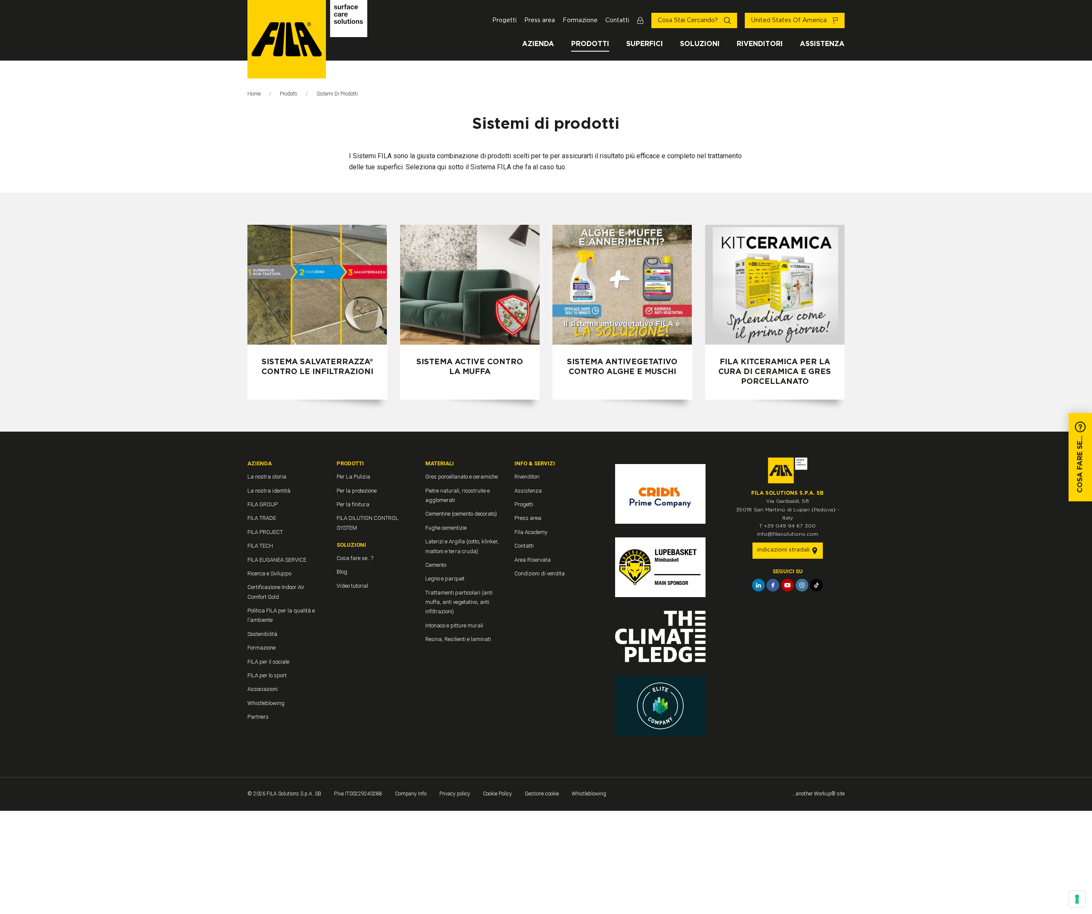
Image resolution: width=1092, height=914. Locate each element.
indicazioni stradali (784, 550)
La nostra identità (268, 490)
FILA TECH (260, 546)
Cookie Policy (497, 794)
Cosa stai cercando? (689, 20)
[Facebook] (773, 585)
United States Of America (789, 20)
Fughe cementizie (446, 528)
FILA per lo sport (267, 675)
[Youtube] (787, 585)
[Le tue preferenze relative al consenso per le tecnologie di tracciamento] (1077, 899)
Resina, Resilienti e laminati (458, 639)
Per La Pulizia (353, 476)
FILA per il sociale (268, 662)
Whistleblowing (266, 703)
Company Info (411, 794)
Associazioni (262, 689)
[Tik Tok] (816, 585)
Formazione (580, 20)
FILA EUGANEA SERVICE (276, 560)
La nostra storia (266, 476)
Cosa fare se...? (355, 558)
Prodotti (590, 44)
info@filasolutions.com (787, 534)
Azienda (538, 44)
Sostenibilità (262, 634)
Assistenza (822, 44)
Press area (539, 20)
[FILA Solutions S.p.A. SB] (307, 39)
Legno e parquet (445, 578)
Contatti (617, 20)
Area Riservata (532, 560)
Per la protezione (357, 490)
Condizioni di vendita (539, 573)
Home (254, 94)
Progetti (504, 20)
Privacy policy (454, 794)
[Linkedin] (758, 585)
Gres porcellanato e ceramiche (461, 476)
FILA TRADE (261, 518)
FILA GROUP (262, 504)
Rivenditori (760, 44)
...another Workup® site (818, 794)
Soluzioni (700, 44)
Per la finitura (353, 504)
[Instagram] (802, 585)
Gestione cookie (542, 794)
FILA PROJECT (265, 532)
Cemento (435, 565)
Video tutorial (352, 586)
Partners (258, 717)
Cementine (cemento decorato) (461, 514)
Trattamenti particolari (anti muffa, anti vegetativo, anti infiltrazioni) (459, 602)
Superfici (644, 44)
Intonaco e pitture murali (454, 625)
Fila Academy (530, 532)
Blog (342, 572)
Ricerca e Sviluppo (269, 573)
